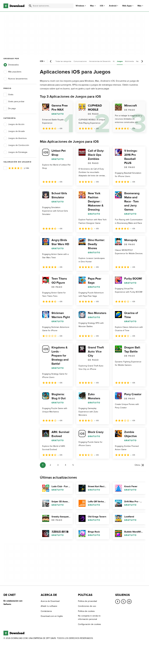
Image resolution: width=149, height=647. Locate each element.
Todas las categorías (63, 61)
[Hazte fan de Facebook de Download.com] (117, 601)
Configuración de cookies (89, 624)
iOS (101, 6)
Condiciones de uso (87, 606)
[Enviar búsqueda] (30, 5)
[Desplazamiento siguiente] (142, 61)
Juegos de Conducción (18, 145)
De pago (12, 108)
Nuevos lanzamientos (18, 78)
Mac (92, 6)
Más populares (14, 71)
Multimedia (129, 61)
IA (114, 61)
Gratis (10, 94)
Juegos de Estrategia (17, 152)
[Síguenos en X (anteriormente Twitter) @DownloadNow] (123, 601)
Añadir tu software (49, 606)
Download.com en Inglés (52, 616)
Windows (80, 6)
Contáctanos (46, 611)
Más (139, 6)
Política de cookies (86, 611)
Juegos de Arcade (16, 131)
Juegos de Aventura (17, 138)
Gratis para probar (16, 101)
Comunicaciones (80, 61)
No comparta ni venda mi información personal (89, 617)
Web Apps (127, 6)
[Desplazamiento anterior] (50, 61)
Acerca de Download (50, 601)
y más (26, 168)
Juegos (120, 61)
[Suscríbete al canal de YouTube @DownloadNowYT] (129, 601)
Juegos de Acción (16, 124)
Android (112, 6)
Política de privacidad (87, 601)
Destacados (13, 64)
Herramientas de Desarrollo (100, 61)
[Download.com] (13, 5)
